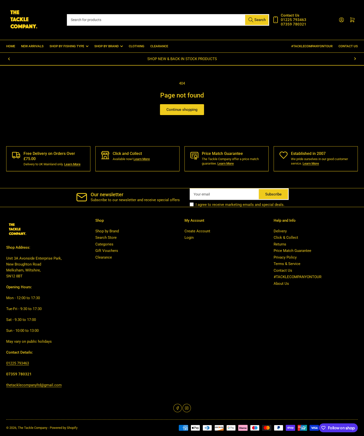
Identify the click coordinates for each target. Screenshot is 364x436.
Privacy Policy (285, 257)
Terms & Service (287, 264)
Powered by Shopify (64, 428)
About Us (281, 283)
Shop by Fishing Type (67, 46)
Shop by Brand (107, 231)
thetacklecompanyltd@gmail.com (34, 385)
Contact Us (348, 46)
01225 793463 (17, 363)
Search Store (106, 237)
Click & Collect (286, 237)
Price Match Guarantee (292, 250)
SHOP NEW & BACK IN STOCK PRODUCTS (182, 59)
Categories (104, 244)
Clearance (159, 46)
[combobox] (168, 20)
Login (189, 237)
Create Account (197, 231)
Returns (280, 244)
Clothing (136, 46)
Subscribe (273, 194)
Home (10, 46)
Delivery (280, 231)
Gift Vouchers (106, 250)
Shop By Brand (106, 46)
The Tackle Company (33, 428)
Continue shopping (182, 109)
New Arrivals (32, 46)
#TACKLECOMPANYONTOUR (312, 46)
